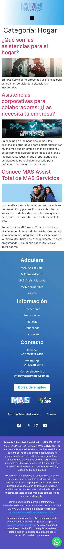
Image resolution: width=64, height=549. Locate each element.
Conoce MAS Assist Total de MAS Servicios (30, 175)
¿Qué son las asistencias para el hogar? (25, 46)
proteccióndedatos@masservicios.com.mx (32, 512)
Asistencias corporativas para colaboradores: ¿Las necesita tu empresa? (28, 104)
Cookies (51, 414)
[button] (32, 18)
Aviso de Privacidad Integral (24, 414)
